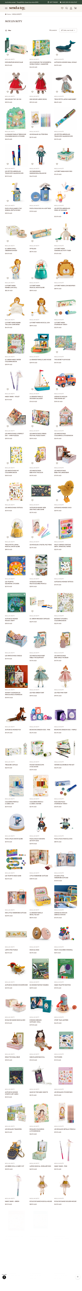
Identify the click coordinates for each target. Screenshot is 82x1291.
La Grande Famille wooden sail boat (36, 397)
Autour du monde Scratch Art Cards (11, 1093)
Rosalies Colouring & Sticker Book (37, 1130)
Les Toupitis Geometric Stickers (12, 582)
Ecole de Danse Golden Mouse (65, 1201)
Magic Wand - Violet (12, 396)
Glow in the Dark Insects (39, 1092)
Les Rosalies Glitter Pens (39, 134)
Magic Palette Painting (62, 985)
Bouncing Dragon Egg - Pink (40, 730)
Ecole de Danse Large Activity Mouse (62, 1237)
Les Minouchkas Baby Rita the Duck (36, 471)
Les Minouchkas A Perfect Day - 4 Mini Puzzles (14, 434)
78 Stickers (58, 1057)
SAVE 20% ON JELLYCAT (69, 2)
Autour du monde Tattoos (63, 582)
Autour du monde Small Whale (65, 62)
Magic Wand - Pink (60, 1166)
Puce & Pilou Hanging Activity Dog (37, 840)
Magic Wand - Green (12, 1201)
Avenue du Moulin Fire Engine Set (60, 397)
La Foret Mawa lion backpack (64, 285)
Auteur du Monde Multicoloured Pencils (38, 582)
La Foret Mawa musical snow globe (37, 286)
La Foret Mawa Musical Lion (40, 322)
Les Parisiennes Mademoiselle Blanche (38, 172)
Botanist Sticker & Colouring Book (61, 619)
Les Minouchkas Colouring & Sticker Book (63, 434)
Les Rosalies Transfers (13, 1129)
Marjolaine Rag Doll (37, 1057)
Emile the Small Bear (12, 1057)
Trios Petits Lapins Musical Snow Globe (12, 545)
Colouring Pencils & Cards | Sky (11, 803)
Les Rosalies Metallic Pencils (64, 1129)
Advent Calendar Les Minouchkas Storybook (13, 693)
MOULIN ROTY (17, 14)
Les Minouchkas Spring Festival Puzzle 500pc (38, 434)
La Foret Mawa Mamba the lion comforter (13, 323)
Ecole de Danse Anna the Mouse (35, 1274)
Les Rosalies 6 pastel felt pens (41, 545)
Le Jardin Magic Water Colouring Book (13, 360)
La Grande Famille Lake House (40, 359)
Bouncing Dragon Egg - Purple (65, 730)
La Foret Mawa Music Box (63, 171)
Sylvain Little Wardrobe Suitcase (61, 877)
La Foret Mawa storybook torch (60, 323)
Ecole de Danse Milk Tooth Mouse (60, 1274)
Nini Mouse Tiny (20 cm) (13, 99)
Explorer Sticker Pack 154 (39, 1236)
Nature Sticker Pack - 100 (14, 1236)
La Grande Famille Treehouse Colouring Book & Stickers (15, 135)
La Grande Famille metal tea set (36, 914)
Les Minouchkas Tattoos (14, 507)
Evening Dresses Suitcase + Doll (36, 1021)
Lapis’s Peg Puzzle (11, 950)
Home (9, 14)
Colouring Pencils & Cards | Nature (36, 803)
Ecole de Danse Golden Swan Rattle (12, 1274)
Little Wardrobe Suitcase (39, 876)
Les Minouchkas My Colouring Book (12, 471)
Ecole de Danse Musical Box (15, 1020)
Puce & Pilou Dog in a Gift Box (40, 208)
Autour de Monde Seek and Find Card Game (38, 508)
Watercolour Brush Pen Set (64, 765)
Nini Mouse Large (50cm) (38, 99)
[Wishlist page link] (62, 8)
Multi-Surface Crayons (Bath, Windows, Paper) (62, 545)
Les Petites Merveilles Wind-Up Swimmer (62, 209)
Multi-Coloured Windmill (63, 950)
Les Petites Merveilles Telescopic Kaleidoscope (63, 135)
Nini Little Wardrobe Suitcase (15, 913)
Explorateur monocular (14, 62)
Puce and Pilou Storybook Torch (60, 803)
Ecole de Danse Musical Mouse (41, 1201)
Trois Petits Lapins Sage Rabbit (65, 99)
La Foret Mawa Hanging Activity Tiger (62, 249)
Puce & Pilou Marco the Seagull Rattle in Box (13, 209)
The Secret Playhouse (62, 359)
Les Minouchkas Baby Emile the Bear (61, 656)
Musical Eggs (34, 950)
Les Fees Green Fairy (37, 693)
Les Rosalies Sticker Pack (63, 1092)
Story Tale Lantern (61, 1020)
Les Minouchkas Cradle (13, 656)
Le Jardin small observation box (11, 249)
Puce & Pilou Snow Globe (14, 839)
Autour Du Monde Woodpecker (16, 985)
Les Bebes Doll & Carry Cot (14, 1166)
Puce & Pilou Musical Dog (63, 839)
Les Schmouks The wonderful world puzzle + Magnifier (40, 63)
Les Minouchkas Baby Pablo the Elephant (37, 656)
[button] (6, 8)
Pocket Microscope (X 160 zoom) (37, 766)
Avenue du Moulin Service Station (60, 914)
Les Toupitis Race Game (13, 876)
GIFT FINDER (54, 2)
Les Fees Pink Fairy (60, 693)
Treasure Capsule (11, 765)
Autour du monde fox (13, 730)
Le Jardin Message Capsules (40, 619)
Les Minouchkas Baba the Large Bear (61, 471)
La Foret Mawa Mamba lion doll (11, 286)
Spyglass (33, 248)
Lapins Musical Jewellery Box (40, 1166)
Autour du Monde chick (63, 507)
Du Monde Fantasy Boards (39, 985)
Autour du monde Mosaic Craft (11, 619)
